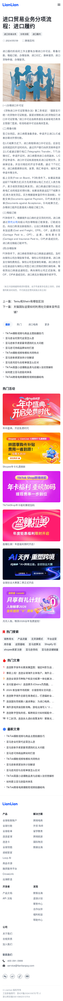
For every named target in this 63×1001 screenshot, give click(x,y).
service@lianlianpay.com (20, 965)
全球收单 (7, 831)
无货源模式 (37, 638)
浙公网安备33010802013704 (16, 996)
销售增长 (9, 638)
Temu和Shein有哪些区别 (29, 301)
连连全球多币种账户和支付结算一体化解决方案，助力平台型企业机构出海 (29, 678)
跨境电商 (38, 820)
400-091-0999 (15, 960)
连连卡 (6, 841)
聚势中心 (38, 903)
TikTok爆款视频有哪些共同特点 (22, 352)
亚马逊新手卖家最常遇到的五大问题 (24, 343)
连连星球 (7, 836)
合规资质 (7, 938)
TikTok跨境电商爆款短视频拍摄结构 (24, 377)
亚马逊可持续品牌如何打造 (19, 347)
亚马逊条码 (32, 649)
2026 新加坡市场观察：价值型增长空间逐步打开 (29, 690)
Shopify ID (50, 644)
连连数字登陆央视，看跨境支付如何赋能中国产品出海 (29, 712)
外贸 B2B (38, 825)
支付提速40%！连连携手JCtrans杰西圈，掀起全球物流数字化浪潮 (29, 684)
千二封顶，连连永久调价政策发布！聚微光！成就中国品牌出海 (29, 718)
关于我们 (7, 933)
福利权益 (38, 914)
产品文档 (7, 893)
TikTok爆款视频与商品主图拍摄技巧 (24, 333)
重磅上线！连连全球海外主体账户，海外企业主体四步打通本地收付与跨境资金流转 (29, 673)
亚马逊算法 (35, 644)
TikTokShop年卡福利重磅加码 (19, 505)
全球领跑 (7, 847)
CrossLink (8, 873)
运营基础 (20, 644)
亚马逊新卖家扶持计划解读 (19, 357)
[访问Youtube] (27, 976)
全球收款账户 (10, 820)
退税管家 (7, 852)
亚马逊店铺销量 (50, 649)
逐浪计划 (38, 898)
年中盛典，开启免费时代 (16, 428)
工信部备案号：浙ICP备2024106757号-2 (22, 993)
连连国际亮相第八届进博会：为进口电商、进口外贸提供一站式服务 (29, 701)
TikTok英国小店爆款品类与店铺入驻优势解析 (29, 367)
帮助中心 (38, 919)
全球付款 (7, 825)
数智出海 (38, 893)
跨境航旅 (38, 836)
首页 (10, 4)
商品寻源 (7, 863)
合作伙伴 (38, 909)
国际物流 (38, 841)
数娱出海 (38, 847)
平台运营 (52, 638)
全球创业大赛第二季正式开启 (18, 582)
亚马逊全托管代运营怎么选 (19, 338)
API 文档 (7, 898)
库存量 (7, 644)
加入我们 (7, 944)
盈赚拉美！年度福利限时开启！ (19, 544)
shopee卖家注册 (13, 649)
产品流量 (22, 638)
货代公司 (13, 222)
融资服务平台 (10, 868)
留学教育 (38, 831)
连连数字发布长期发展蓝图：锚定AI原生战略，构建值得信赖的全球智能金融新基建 (29, 667)
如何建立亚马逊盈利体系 (18, 372)
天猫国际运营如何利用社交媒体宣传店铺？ (37, 309)
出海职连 (7, 879)
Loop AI (7, 857)
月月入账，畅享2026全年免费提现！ (22, 621)
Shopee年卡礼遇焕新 (14, 466)
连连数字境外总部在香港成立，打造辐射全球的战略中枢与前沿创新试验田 (29, 695)
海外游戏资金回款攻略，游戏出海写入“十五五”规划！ (29, 707)
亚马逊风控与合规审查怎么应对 (22, 362)
